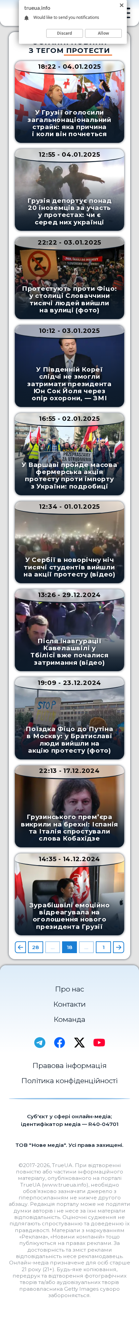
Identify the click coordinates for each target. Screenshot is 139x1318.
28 (35, 947)
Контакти (69, 1004)
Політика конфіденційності (69, 1080)
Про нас (69, 989)
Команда (69, 1019)
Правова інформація (69, 1065)
